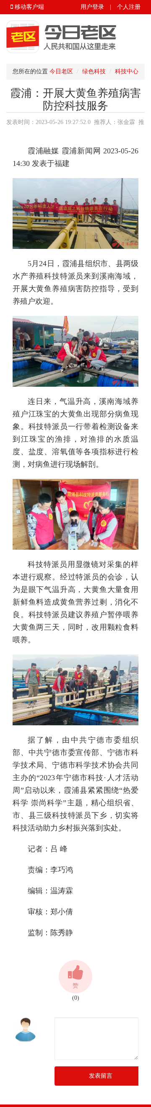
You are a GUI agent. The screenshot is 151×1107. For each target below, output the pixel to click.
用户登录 (92, 7)
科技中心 (126, 71)
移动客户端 (28, 7)
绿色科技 (94, 71)
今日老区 (61, 71)
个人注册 (129, 7)
